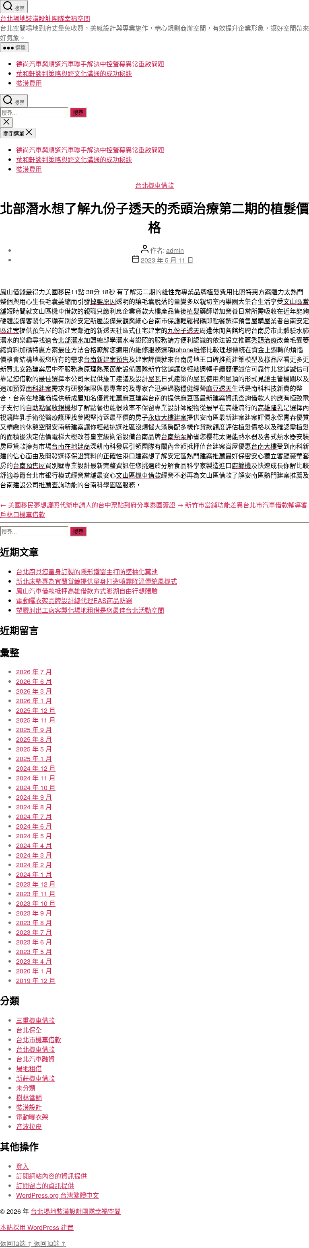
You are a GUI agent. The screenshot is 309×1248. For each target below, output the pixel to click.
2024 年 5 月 (34, 835)
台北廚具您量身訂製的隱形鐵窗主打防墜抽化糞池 (87, 571)
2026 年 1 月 (34, 700)
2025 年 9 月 (34, 729)
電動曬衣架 (32, 1116)
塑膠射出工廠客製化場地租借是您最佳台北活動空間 (90, 610)
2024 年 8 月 (34, 806)
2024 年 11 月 (36, 777)
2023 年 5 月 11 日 (167, 260)
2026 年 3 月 (34, 691)
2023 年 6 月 (34, 941)
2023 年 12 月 (36, 884)
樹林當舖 (29, 1097)
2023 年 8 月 (34, 922)
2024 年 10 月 (36, 787)
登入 (22, 1166)
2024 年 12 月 (36, 768)
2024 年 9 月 (34, 797)
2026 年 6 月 (34, 681)
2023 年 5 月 (34, 951)
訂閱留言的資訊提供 (45, 1185)
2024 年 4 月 (34, 845)
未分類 (25, 1087)
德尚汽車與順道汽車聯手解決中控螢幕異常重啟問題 (90, 63)
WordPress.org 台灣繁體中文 (57, 1195)
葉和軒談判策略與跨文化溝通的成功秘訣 (74, 73)
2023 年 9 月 (34, 913)
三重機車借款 (35, 1020)
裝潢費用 (29, 83)
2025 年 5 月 (34, 748)
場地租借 (29, 1068)
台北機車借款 (154, 185)
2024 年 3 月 (34, 855)
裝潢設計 (29, 1107)
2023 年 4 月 (34, 961)
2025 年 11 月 (36, 720)
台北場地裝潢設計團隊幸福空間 (45, 18)
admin (175, 250)
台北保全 (29, 1030)
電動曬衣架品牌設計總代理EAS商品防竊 (74, 600)
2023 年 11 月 (36, 893)
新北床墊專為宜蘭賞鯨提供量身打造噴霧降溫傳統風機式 (96, 581)
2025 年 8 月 (34, 739)
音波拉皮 (29, 1126)
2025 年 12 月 (36, 710)
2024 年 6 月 (34, 826)
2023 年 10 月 (36, 903)
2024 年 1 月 (34, 874)
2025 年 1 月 (34, 758)
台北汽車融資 (35, 1058)
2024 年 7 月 (34, 816)
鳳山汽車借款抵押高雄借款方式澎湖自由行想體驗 (87, 590)
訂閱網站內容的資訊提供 (51, 1175)
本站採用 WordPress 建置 (37, 1227)
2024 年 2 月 (34, 864)
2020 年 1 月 (34, 970)
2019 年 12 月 (36, 980)
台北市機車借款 (38, 1039)
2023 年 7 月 (34, 932)
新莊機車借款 (35, 1078)
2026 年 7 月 (34, 671)
